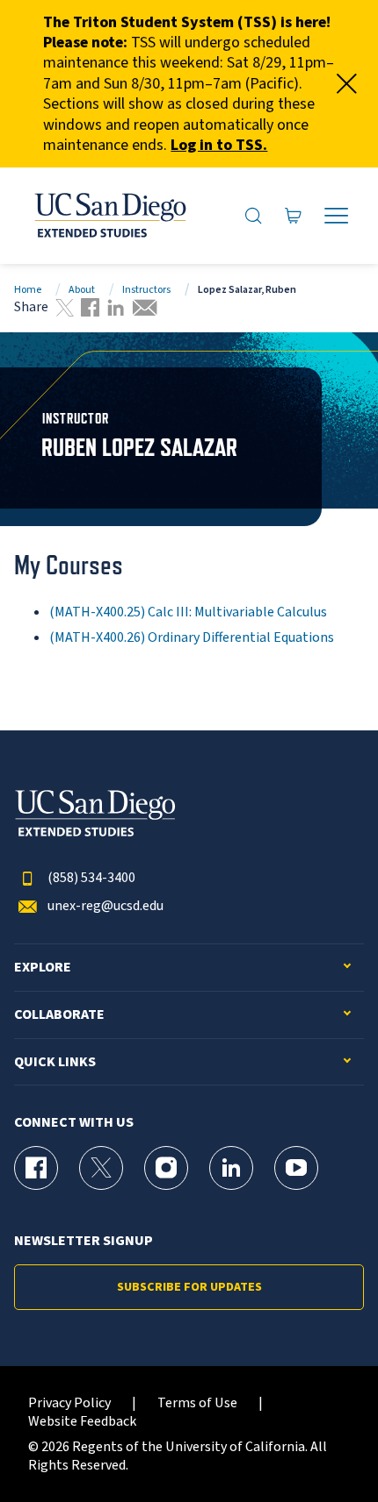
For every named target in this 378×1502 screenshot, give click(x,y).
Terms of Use (197, 1403)
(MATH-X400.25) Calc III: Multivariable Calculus (188, 612)
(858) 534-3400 (91, 878)
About (82, 289)
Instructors (146, 289)
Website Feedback (82, 1422)
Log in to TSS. (219, 145)
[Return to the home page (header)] (109, 215)
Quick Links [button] (55, 1062)
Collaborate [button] (59, 1015)
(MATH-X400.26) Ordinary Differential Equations (191, 637)
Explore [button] (42, 967)
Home (27, 289)
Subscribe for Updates (189, 1287)
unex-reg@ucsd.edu (105, 906)
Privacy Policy (69, 1403)
